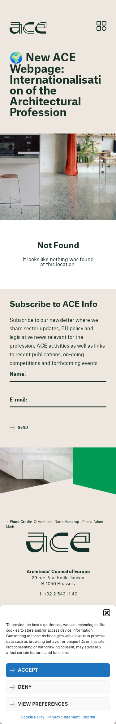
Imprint (89, 717)
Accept (28, 670)
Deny (25, 687)
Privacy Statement (63, 717)
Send (23, 427)
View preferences (43, 704)
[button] (107, 613)
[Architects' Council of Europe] (58, 543)
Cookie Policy (32, 717)
